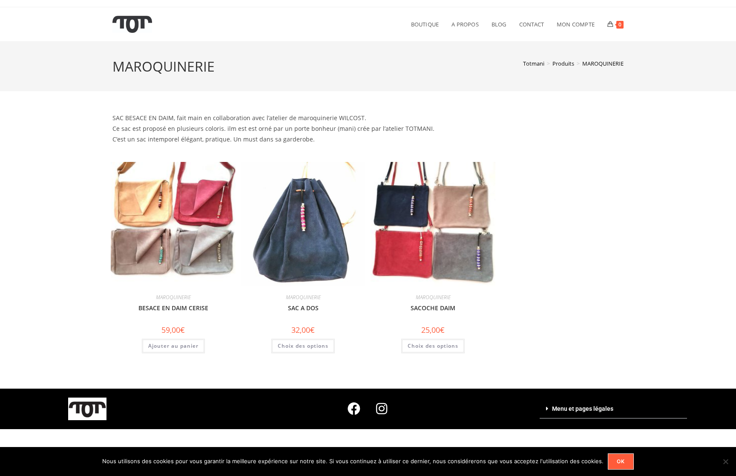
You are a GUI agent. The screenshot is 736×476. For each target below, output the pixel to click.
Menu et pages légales (582, 408)
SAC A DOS (303, 308)
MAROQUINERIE (603, 63)
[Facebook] (354, 408)
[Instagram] (381, 408)
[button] (613, 408)
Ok (621, 461)
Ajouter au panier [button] (173, 345)
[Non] (725, 461)
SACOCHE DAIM (433, 308)
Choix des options (303, 345)
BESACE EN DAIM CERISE (173, 308)
